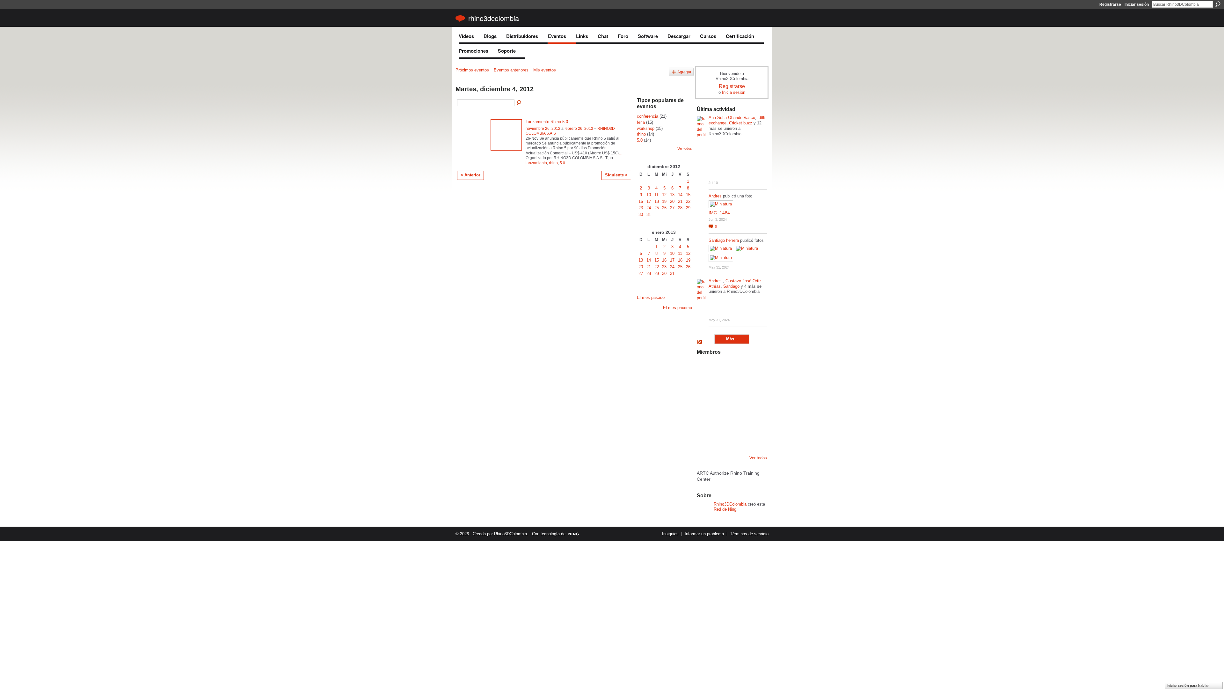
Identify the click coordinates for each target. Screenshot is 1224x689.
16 (640, 201)
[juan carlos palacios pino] (704, 437)
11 (656, 194)
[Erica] (720, 437)
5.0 (562, 163)
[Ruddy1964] (737, 385)
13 (672, 194)
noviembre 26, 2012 (543, 128)
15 (688, 194)
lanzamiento (536, 163)
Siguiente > (616, 175)
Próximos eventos (472, 70)
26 (664, 207)
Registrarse (1110, 4)
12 (664, 194)
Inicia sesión (733, 92)
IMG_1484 (719, 212)
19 (664, 201)
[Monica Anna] (737, 402)
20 (672, 201)
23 (640, 207)
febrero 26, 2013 (579, 128)
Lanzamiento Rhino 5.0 (547, 121)
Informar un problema (704, 533)
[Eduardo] (720, 402)
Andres (716, 196)
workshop (645, 128)
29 (688, 207)
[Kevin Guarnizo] (704, 419)
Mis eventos (544, 70)
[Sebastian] (753, 437)
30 (640, 214)
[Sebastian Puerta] (753, 402)
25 (656, 207)
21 (680, 201)
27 (672, 207)
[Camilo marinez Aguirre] (704, 402)
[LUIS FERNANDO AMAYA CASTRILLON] (720, 419)
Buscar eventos (519, 103)
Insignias (670, 533)
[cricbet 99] (753, 368)
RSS (700, 342)
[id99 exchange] (704, 368)
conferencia (647, 116)
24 (648, 207)
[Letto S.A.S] (720, 385)
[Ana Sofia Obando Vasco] (737, 368)
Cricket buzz (740, 123)
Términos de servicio (749, 533)
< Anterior (470, 175)
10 (648, 194)
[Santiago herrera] (737, 437)
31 (648, 214)
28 (680, 207)
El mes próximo (677, 307)
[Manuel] (720, 368)
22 (688, 201)
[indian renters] (737, 419)
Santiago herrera (724, 240)
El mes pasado (651, 297)
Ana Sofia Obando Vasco (732, 117)
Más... (732, 339)
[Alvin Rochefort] (753, 419)
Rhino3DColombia (493, 18)
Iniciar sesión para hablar (1188, 685)
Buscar (1217, 4)
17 (648, 201)
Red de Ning (725, 509)
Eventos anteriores (511, 70)
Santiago (731, 286)
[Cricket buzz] (704, 385)
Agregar (684, 72)
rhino (553, 163)
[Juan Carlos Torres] (753, 385)
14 (680, 194)
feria (641, 122)
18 (656, 201)
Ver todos (684, 148)
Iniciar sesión (1137, 4)
